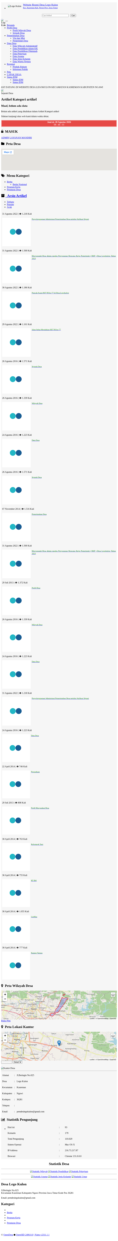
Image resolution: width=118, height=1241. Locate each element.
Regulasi (11, 64)
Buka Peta (6, 1020)
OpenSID (113, 1018)
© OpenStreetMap (102, 1018)
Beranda (11, 25)
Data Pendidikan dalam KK (25, 48)
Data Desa (11, 43)
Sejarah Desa (19, 33)
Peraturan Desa (14, 189)
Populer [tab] (10, 204)
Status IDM (12, 77)
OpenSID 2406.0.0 (24, 1235)
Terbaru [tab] (10, 202)
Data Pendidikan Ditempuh (25, 51)
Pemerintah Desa (20, 41)
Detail (16, 1062)
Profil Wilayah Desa (22, 30)
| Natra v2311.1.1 (42, 1235)
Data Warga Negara (22, 61)
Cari (73, 15)
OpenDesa (8, 1235)
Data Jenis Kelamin (21, 59)
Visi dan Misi (19, 38)
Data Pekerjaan (19, 53)
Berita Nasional (20, 184)
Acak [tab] (9, 207)
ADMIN (5, 137)
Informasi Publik (20, 69)
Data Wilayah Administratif (25, 46)
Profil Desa (12, 28)
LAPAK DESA (14, 74)
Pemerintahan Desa (15, 35)
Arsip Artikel (16, 196)
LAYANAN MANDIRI (21, 137)
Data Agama (18, 56)
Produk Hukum (20, 66)
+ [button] (5, 994)
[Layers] (113, 994)
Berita (9, 182)
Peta (9, 72)
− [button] (5, 999)
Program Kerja (13, 187)
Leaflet (92, 1018)
